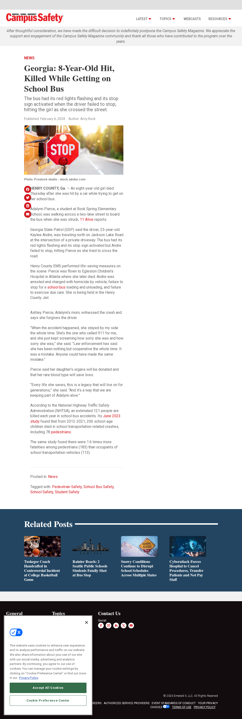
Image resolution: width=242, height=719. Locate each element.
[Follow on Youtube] (131, 625)
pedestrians (61, 432)
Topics (165, 19)
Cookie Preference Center (48, 700)
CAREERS (95, 703)
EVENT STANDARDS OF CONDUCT (174, 703)
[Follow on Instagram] (108, 625)
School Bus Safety (98, 487)
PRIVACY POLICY (205, 707)
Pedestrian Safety (67, 487)
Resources (217, 19)
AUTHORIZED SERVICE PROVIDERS (126, 703)
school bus (56, 287)
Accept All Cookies (48, 687)
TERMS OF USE (181, 707)
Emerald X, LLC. (183, 696)
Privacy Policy (28, 678)
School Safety (41, 492)
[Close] (86, 622)
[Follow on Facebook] (101, 625)
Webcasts (192, 19)
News (29, 58)
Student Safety (67, 492)
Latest (141, 19)
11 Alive (86, 219)
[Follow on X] (123, 625)
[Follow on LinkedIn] (116, 625)
